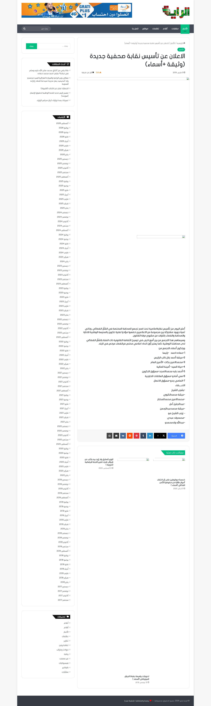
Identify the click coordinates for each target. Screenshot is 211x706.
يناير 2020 (64, 475)
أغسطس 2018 (62, 551)
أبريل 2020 (63, 462)
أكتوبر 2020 (63, 435)
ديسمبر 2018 (63, 533)
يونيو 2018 (63, 560)
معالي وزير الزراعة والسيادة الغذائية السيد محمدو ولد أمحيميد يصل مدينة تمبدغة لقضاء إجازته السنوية (47, 81)
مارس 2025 (63, 199)
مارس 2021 (63, 413)
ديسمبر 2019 (63, 480)
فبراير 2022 (63, 364)
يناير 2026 (64, 155)
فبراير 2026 (63, 150)
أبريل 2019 (64, 515)
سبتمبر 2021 (63, 386)
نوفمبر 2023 (62, 270)
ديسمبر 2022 (62, 319)
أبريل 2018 (64, 569)
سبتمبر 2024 (62, 226)
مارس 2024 (63, 253)
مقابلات (175, 29)
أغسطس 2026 (62, 123)
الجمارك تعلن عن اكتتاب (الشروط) (54, 89)
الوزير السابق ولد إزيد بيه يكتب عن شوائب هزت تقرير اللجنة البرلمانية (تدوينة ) (99, 462)
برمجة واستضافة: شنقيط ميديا (136, 701)
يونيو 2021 (63, 400)
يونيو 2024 (63, 239)
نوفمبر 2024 (62, 217)
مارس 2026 (63, 146)
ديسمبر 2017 (63, 587)
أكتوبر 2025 (63, 168)
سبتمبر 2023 (62, 279)
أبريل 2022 (63, 355)
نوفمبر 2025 (62, 164)
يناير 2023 (64, 315)
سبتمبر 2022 (62, 333)
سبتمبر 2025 (62, 172)
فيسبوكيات (63, 663)
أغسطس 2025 (62, 177)
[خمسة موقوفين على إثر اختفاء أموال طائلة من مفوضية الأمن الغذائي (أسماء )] (169, 467)
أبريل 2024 (63, 248)
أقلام (165, 29)
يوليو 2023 (63, 288)
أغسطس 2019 (62, 498)
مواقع (145, 29)
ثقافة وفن (63, 645)
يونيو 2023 (63, 293)
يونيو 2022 (63, 346)
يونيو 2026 (63, 132)
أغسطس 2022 (62, 337)
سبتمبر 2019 (63, 493)
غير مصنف (63, 659)
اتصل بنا (135, 29)
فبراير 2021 (63, 417)
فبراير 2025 (63, 204)
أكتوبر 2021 (63, 382)
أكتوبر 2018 (63, 542)
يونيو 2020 (63, 453)
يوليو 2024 (63, 235)
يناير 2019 (64, 529)
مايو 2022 (64, 351)
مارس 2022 (63, 360)
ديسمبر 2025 (62, 159)
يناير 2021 (64, 422)
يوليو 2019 (63, 502)
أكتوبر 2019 (63, 489)
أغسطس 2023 (62, 284)
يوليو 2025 (63, 181)
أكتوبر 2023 (63, 275)
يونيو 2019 (63, 507)
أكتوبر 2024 (63, 221)
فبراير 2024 (63, 257)
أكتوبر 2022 (63, 328)
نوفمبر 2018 (63, 538)
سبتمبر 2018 (63, 547)
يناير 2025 (64, 208)
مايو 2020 (64, 458)
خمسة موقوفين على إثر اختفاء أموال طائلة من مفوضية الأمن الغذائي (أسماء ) (171, 482)
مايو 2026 (64, 137)
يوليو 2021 (63, 395)
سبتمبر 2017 (63, 600)
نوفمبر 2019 (63, 484)
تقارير (66, 641)
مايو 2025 (64, 190)
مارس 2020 (63, 466)
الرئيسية (180, 43)
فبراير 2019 (63, 524)
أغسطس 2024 (62, 230)
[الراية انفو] (175, 12)
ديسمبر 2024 (62, 213)
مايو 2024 (64, 244)
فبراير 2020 (63, 471)
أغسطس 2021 (62, 391)
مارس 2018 (63, 573)
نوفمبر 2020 (62, 431)
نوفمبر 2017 (63, 591)
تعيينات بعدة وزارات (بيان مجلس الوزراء (52, 100)
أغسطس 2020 (62, 444)
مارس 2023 (63, 306)
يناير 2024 (64, 262)
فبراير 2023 (63, 311)
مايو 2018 (64, 564)
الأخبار (185, 29)
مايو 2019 (64, 511)
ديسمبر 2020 (62, 426)
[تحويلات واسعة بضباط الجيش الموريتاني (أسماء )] (133, 566)
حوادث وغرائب (62, 650)
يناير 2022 (64, 368)
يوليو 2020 (63, 449)
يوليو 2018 (63, 556)
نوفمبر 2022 (62, 324)
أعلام (66, 623)
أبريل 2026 (63, 141)
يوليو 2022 (63, 342)
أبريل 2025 (63, 195)
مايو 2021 (64, 404)
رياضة (66, 654)
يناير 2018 (64, 582)
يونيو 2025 (63, 186)
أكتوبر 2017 (63, 596)
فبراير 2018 (63, 578)
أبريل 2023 (63, 302)
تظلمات (155, 29)
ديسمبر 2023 (62, 266)
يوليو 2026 (63, 128)
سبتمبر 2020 (62, 440)
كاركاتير (65, 668)
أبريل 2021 (64, 409)
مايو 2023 (64, 297)
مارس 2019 (63, 520)
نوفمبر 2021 (63, 377)
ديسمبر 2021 (63, 373)
